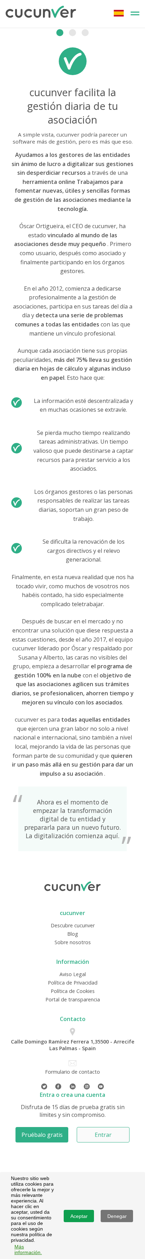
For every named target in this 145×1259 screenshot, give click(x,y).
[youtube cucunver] (101, 1086)
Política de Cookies (73, 991)
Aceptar (79, 1216)
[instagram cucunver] (87, 1086)
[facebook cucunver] (58, 1086)
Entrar (103, 1135)
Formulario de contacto (72, 1071)
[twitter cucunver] (44, 1086)
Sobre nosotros (73, 942)
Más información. (28, 1249)
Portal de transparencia (72, 999)
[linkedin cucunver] (73, 1086)
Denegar (117, 1216)
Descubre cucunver (73, 925)
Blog (72, 933)
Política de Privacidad (72, 982)
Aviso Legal (72, 974)
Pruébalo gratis (42, 1135)
